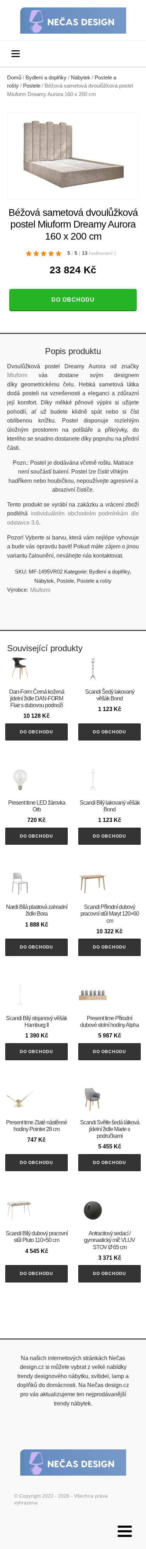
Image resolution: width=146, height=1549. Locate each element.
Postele (31, 86)
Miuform (17, 375)
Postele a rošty (94, 581)
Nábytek (80, 77)
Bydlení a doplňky (46, 77)
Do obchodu (73, 300)
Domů (14, 77)
